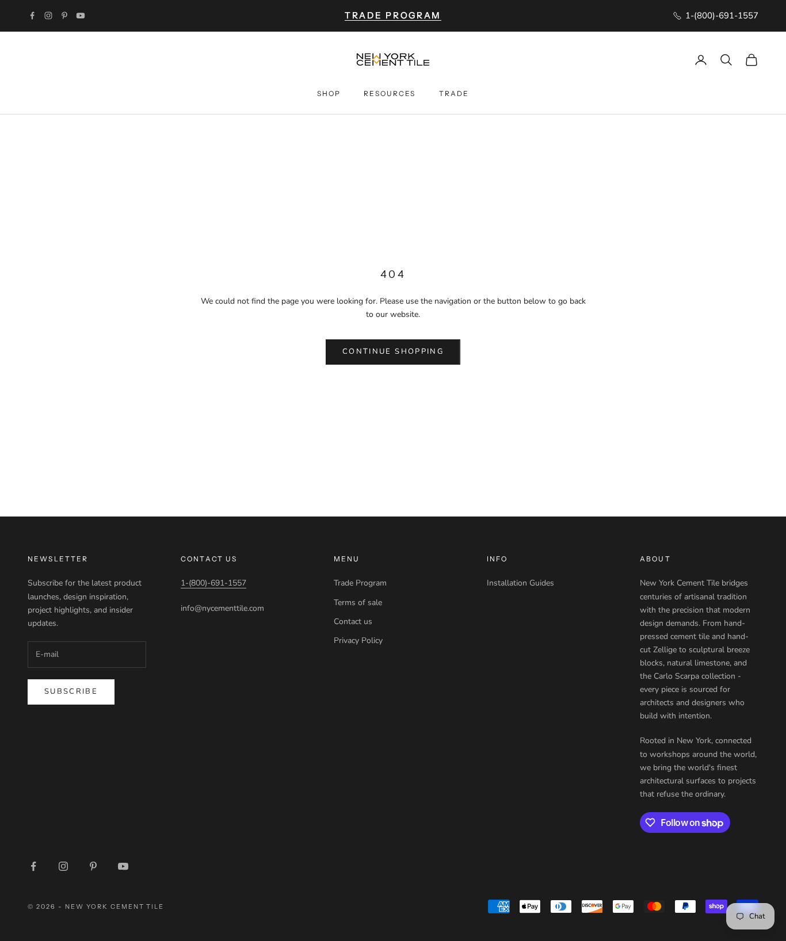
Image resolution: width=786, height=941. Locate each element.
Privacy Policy (358, 640)
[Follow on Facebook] (32, 15)
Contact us (353, 621)
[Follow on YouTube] (80, 15)
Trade (454, 93)
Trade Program (360, 582)
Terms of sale (358, 602)
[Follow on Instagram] (48, 15)
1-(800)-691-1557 (213, 582)
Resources (389, 93)
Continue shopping (393, 351)
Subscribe (71, 691)
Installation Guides (520, 582)
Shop (329, 93)
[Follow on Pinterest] (64, 15)
